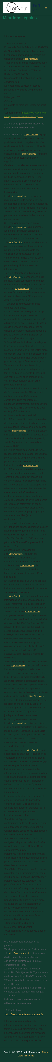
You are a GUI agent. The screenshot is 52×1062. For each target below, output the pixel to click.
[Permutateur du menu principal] (46, 8)
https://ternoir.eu (30, 59)
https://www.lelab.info (19, 953)
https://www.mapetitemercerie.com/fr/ (24, 1014)
